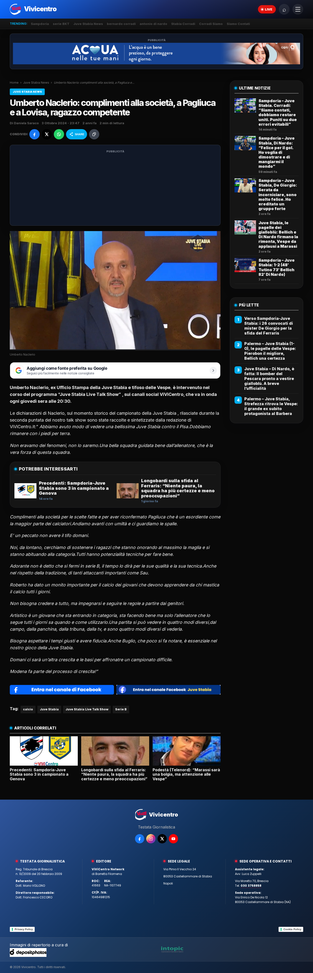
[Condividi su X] (47, 134)
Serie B (121, 709)
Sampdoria (40, 24)
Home (14, 82)
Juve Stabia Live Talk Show (87, 709)
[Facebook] (139, 838)
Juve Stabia (49, 709)
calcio (28, 709)
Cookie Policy (292, 929)
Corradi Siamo (211, 24)
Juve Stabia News (88, 24)
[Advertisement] (115, 188)
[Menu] (297, 9)
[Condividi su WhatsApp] (59, 134)
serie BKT (61, 24)
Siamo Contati (238, 24)
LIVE (268, 9)
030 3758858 (251, 886)
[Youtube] (173, 838)
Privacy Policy (24, 929)
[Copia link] (94, 134)
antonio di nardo (153, 24)
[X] (162, 838)
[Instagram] (151, 838)
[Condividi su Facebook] (34, 134)
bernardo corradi (121, 24)
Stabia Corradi (183, 24)
